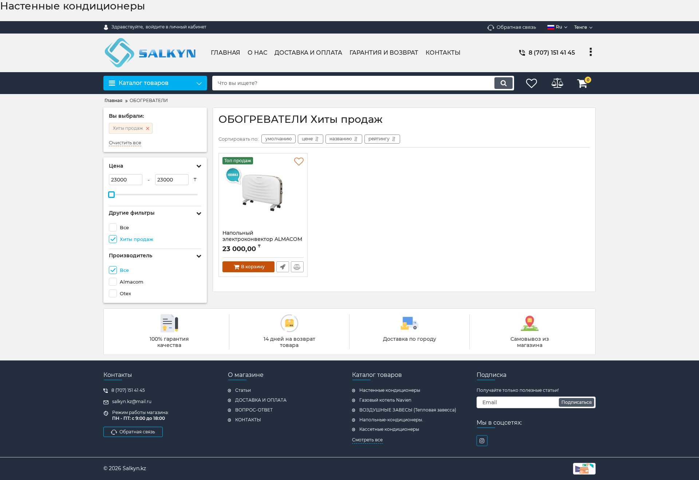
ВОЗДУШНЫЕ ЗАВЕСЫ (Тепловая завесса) (407, 410)
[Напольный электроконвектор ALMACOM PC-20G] (263, 193)
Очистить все (125, 142)
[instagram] (482, 440)
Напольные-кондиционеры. (391, 419)
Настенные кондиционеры (389, 390)
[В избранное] (299, 162)
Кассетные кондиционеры (389, 429)
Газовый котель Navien (385, 400)
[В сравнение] (297, 266)
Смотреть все (367, 439)
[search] (503, 83)
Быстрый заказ (282, 266)
